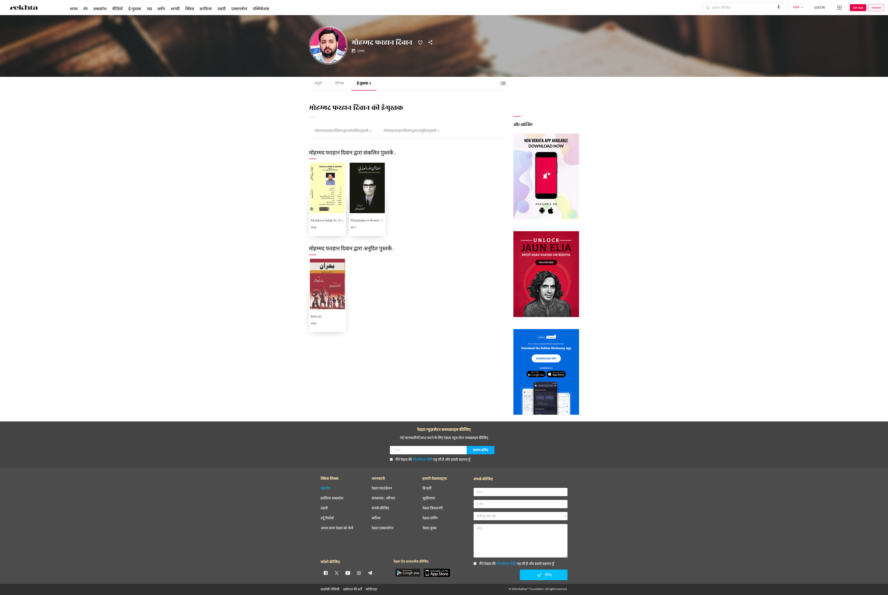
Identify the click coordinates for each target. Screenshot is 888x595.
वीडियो (117, 8)
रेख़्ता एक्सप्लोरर (383, 528)
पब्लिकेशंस (261, 8)
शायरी (175, 8)
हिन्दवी (427, 488)
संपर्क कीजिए (380, 508)
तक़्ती (221, 8)
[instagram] (359, 572)
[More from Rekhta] (839, 7)
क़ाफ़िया (206, 8)
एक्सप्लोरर (239, 8)
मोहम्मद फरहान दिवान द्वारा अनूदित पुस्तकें (411, 131)
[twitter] (336, 572)
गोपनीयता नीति (422, 459)
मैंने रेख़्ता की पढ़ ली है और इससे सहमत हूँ (432, 459)
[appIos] (437, 573)
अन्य (278, 8)
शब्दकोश (100, 8)
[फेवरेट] (420, 42)
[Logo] (23, 8)
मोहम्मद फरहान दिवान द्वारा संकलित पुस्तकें (342, 131)
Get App (858, 7)
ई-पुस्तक (364, 84)
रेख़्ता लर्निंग (430, 518)
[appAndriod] (408, 573)
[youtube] (348, 572)
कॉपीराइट (371, 589)
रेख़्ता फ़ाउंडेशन (382, 488)
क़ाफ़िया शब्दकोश (332, 498)
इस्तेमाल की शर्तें (352, 589)
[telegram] (370, 572)
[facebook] (325, 572)
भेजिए (548, 575)
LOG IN (819, 7)
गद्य (149, 8)
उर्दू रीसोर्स (327, 518)
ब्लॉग (161, 8)
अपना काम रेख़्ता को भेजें (337, 528)
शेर (85, 8)
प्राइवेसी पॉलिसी (330, 589)
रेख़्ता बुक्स (429, 528)
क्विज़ (189, 8)
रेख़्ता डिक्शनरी (432, 508)
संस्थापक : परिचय (383, 498)
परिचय (339, 84)
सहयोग (325, 488)
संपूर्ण (318, 84)
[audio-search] (778, 7)
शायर (74, 8)
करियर (376, 518)
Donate (876, 7)
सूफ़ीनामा (428, 498)
